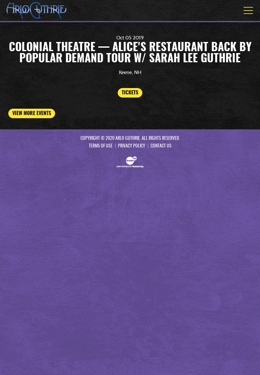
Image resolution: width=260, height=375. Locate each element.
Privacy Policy (131, 146)
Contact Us (161, 146)
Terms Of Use (101, 146)
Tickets (130, 92)
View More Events (31, 113)
